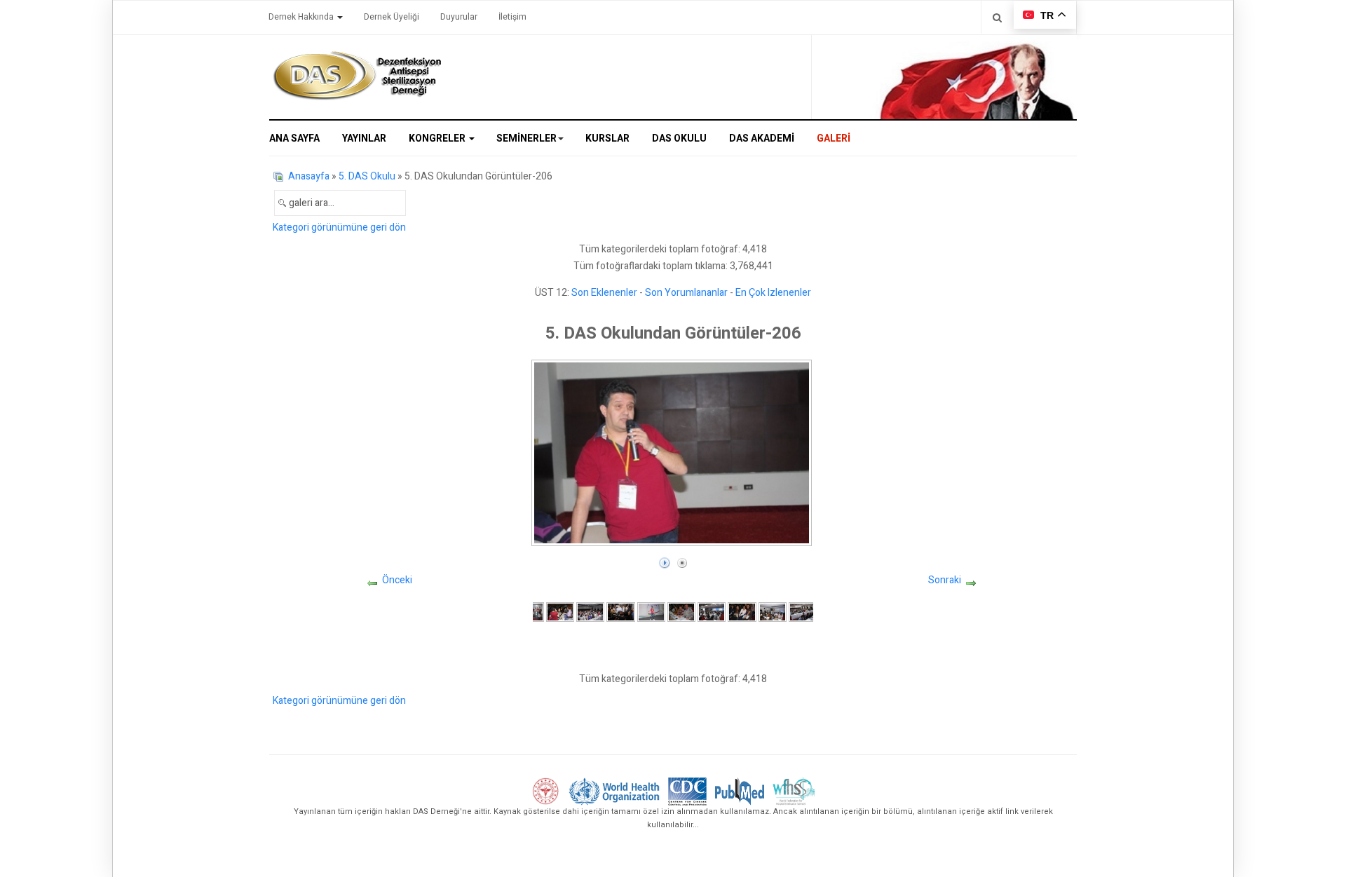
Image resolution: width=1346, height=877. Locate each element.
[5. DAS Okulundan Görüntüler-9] (773, 611)
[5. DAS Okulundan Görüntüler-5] (651, 611)
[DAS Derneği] (356, 75)
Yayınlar (364, 138)
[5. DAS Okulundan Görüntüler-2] (560, 611)
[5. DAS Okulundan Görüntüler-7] (712, 611)
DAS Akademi (761, 138)
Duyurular (458, 17)
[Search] (997, 17)
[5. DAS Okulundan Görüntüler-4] (620, 611)
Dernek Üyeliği (391, 17)
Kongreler (438, 138)
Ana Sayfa (294, 138)
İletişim (512, 17)
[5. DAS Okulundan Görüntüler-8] (742, 611)
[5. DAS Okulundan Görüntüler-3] (590, 611)
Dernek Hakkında (302, 17)
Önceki (397, 580)
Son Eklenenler (604, 292)
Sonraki (944, 580)
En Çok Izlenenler (773, 292)
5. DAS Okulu (367, 176)
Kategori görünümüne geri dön (339, 227)
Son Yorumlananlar (686, 292)
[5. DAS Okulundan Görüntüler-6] (681, 611)
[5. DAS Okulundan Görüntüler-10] (803, 611)
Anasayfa (308, 176)
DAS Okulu (679, 138)
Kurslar (607, 138)
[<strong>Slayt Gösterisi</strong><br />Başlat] (664, 559)
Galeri (833, 138)
